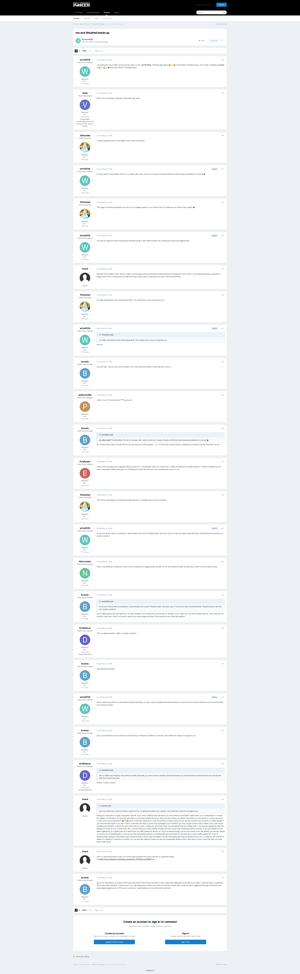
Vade (85, 93)
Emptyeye (85, 461)
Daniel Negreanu (93, 12)
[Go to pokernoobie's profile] (85, 406)
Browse (107, 12)
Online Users (107, 18)
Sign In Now (185, 942)
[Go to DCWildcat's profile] (85, 640)
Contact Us (150, 970)
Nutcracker (85, 561)
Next (85, 51)
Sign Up (221, 5)
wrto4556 (88, 39)
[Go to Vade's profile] (85, 105)
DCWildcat (85, 628)
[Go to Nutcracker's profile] (85, 573)
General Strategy (101, 42)
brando (85, 361)
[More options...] (222, 60)
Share (202, 41)
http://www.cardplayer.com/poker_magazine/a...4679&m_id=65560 (125, 859)
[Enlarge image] (170, 65)
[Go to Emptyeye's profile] (85, 473)
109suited (85, 135)
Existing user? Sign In (204, 5)
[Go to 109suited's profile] (85, 147)
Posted (104, 60)
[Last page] (90, 50)
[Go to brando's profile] (85, 373)
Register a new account (114, 942)
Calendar (87, 18)
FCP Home (79, 12)
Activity (116, 12)
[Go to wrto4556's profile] (78, 40)
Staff (96, 18)
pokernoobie (85, 395)
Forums (77, 18)
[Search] (224, 12)
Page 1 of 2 (99, 51)
